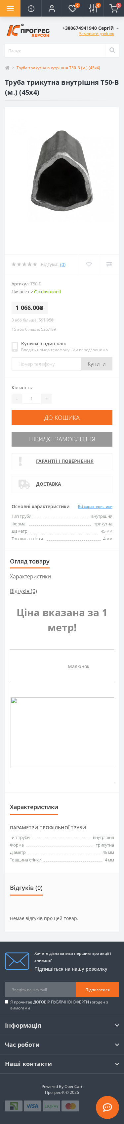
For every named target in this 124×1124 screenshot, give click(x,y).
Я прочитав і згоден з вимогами (59, 1005)
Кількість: (22, 387)
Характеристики (30, 576)
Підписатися (97, 990)
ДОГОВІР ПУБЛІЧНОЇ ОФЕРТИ (61, 1002)
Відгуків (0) (23, 591)
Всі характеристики (95, 506)
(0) (62, 264)
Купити (97, 363)
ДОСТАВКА (48, 484)
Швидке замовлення (62, 439)
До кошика (62, 417)
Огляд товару (30, 561)
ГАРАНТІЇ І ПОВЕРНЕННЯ (65, 461)
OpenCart (73, 1086)
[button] (51, 8)
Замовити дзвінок (96, 33)
